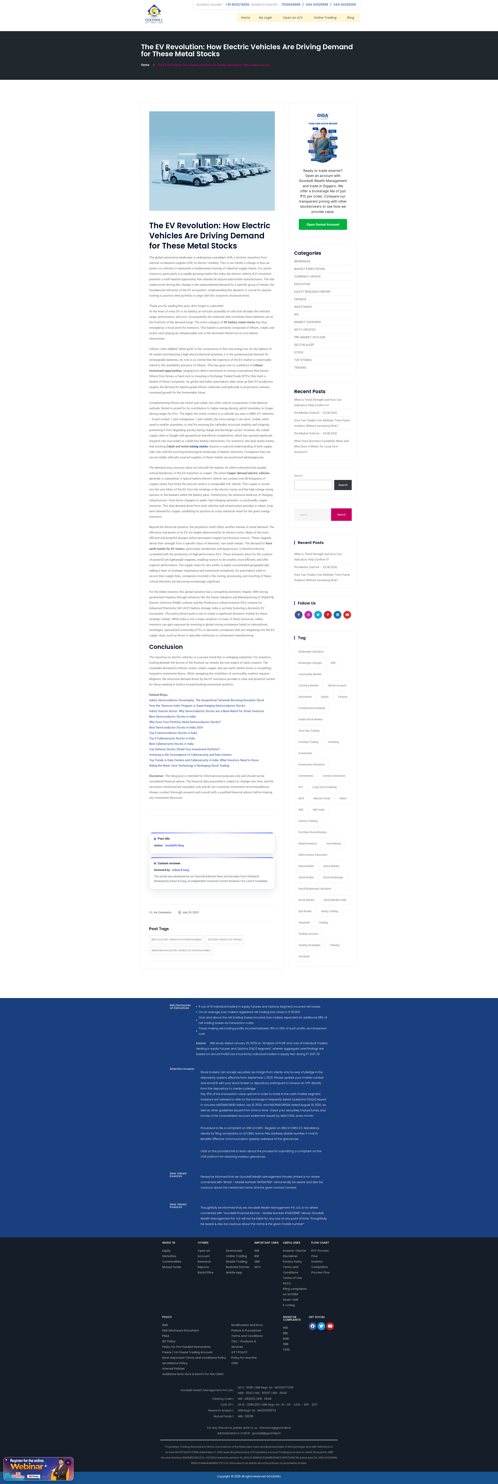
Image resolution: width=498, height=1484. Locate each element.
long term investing (324, 787)
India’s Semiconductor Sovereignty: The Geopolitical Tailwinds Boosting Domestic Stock (206, 700)
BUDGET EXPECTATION (309, 269)
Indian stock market (310, 719)
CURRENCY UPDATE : (308, 276)
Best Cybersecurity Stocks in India (171, 744)
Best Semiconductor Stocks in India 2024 (176, 727)
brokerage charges (310, 662)
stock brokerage (333, 877)
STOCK (298, 352)
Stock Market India (335, 899)
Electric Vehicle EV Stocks (225, 939)
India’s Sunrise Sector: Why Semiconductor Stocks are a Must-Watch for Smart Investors (206, 711)
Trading (323, 922)
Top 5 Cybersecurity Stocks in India (172, 738)
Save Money (333, 843)
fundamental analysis (311, 708)
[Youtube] (330, 1326)
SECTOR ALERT (304, 345)
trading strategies (309, 945)
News (343, 798)
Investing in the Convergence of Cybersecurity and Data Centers (190, 754)
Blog (350, 18)
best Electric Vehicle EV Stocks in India (176, 939)
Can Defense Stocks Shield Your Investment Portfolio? (184, 749)
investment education (311, 764)
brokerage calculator (311, 651)
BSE (333, 662)
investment (305, 753)
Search (298, 475)
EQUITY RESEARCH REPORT (312, 291)
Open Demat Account (323, 224)
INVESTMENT (303, 307)
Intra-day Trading (308, 730)
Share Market (331, 866)
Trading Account (308, 933)
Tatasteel (303, 922)
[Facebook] (313, 1326)
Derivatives (305, 696)
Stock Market (306, 899)
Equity (325, 696)
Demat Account (337, 685)
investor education (334, 775)
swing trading (329, 911)
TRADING (300, 367)
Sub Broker (305, 911)
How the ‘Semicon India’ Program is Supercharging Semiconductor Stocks (197, 705)
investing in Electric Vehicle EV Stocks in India (181, 950)
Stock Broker (306, 877)
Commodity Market (310, 674)
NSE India (318, 809)
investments (305, 775)
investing (333, 741)
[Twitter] (321, 1326)
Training (334, 945)
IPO (296, 314)
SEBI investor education (312, 854)
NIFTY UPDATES (305, 329)
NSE (300, 809)
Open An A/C (293, 18)
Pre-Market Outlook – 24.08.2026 (315, 433)
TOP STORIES (303, 360)
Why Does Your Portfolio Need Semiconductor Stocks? (185, 722)
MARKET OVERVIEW (307, 322)
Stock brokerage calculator (314, 888)
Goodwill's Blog (174, 845)
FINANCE (300, 299)
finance (342, 696)
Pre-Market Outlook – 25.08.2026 (315, 413)
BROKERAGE (302, 261)
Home (245, 18)
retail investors (307, 843)
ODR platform (210, 1157)
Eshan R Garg (180, 870)
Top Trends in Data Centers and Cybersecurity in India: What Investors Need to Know (204, 760)
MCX (301, 798)
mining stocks (198, 446)
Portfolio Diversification (312, 832)
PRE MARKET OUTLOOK (309, 337)
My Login (265, 18)
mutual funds (322, 798)
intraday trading (308, 741)
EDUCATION (302, 284)
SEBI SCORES (254, 1128)
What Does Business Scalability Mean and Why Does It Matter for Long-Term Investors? (321, 446)
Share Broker (306, 866)
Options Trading (308, 820)
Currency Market (308, 685)
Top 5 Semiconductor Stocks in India (173, 733)
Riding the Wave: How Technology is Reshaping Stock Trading (189, 765)
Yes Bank (303, 956)
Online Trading (325, 18)
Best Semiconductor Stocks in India (172, 716)
